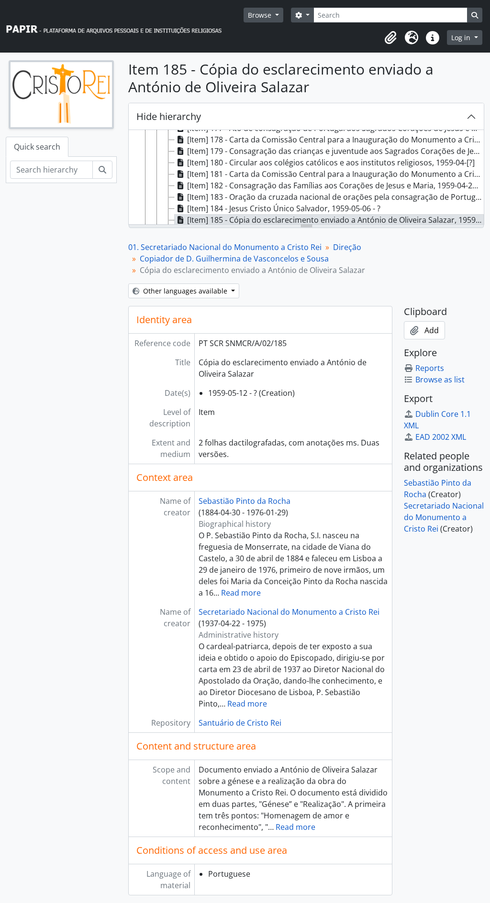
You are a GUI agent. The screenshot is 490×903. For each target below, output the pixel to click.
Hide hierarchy (168, 116)
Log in (461, 37)
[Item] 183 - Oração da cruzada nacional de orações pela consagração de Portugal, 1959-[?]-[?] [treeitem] (335, 197)
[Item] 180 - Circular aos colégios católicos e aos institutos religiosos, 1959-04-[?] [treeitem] (331, 162)
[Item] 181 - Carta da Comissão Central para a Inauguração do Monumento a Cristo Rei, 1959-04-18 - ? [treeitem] (335, 174)
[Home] (118, 26)
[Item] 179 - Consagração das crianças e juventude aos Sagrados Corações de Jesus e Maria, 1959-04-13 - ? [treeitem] (335, 151)
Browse (260, 15)
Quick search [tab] (37, 146)
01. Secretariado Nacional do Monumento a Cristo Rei (225, 247)
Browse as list (440, 379)
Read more (241, 592)
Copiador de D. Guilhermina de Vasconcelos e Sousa (234, 258)
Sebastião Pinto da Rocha (244, 501)
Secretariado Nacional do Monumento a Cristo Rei (289, 612)
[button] (390, 37)
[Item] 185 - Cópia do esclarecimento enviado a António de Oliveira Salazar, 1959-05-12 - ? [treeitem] (335, 220)
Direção (347, 247)
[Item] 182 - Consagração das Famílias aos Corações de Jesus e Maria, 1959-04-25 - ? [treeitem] (335, 185)
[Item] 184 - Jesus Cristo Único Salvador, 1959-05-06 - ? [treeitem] (283, 208)
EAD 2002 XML (440, 437)
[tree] (306, 178)
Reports (429, 368)
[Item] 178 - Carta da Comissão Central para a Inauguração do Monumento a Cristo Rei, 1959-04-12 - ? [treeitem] (335, 139)
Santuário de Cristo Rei (240, 723)
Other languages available (185, 290)
